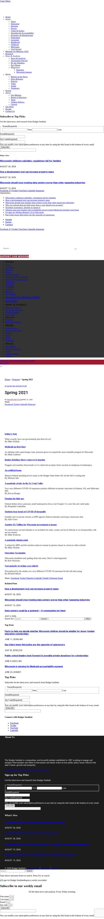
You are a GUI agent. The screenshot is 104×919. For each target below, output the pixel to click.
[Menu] (1, 366)
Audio (13, 86)
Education (15, 24)
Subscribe (5, 147)
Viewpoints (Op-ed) (19, 61)
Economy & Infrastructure (22, 35)
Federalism (15, 38)
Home (8, 17)
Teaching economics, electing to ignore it (22, 207)
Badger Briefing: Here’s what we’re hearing (25, 460)
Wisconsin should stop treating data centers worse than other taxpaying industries (42, 182)
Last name (4, 899)
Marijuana (15, 47)
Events (8, 90)
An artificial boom (13, 470)
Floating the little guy (14, 498)
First (30, 129)
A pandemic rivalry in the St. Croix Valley (24, 483)
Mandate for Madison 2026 (16, 51)
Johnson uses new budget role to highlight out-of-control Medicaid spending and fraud (42, 210)
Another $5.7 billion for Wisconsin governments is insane (31, 524)
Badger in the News (19, 77)
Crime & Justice (17, 31)
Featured (16, 379)
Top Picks (9, 107)
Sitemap (54, 868)
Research (9, 54)
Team (13, 100)
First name (4, 896)
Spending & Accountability (22, 33)
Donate (8, 109)
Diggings (20, 70)
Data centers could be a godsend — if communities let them (35, 610)
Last (59, 129)
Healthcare (15, 42)
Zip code (4, 905)
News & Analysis (18, 58)
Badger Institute (14, 400)
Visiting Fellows (17, 102)
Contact (9, 224)
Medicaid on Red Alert (15, 447)
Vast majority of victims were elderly (21, 566)
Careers (14, 104)
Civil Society (16, 49)
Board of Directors (19, 97)
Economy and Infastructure (16, 386)
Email (3, 902)
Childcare (15, 44)
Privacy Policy (33, 868)
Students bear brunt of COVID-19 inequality (25, 511)
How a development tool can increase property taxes (27, 172)
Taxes (13, 21)
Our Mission (16, 95)
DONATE (4, 363)
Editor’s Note (11, 434)
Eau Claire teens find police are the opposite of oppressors (30, 215)
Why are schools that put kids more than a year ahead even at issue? (34, 205)
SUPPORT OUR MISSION (14, 256)
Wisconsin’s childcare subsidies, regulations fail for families (30, 161)
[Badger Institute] (32, 240)
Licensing (15, 40)
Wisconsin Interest (24, 72)
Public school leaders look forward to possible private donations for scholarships (46, 655)
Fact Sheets (15, 65)
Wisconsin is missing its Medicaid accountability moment (34, 666)
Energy (14, 28)
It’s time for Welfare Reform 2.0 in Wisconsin (24, 212)
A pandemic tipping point (16, 540)
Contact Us (10, 111)
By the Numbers (18, 63)
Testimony (15, 88)
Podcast (14, 81)
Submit (29, 871)
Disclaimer (45, 868)
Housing (14, 26)
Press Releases (17, 79)
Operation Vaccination (15, 553)
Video (13, 84)
